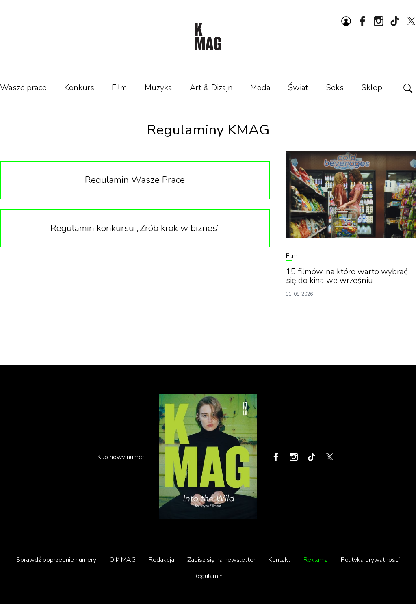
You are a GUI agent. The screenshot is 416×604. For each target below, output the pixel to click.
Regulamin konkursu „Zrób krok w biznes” (135, 228)
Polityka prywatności (370, 559)
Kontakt (279, 559)
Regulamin (208, 576)
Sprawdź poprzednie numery (56, 559)
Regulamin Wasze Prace (135, 179)
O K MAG (122, 559)
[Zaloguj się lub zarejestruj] (346, 21)
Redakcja (161, 559)
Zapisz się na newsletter (221, 559)
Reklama (315, 559)
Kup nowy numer (121, 457)
